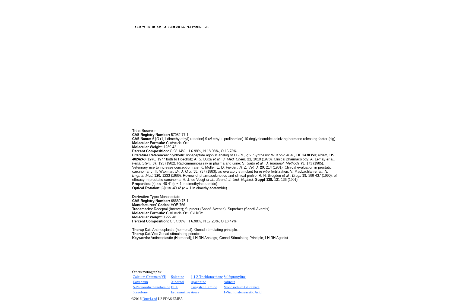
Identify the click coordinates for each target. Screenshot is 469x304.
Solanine (177, 277)
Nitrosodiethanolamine (151, 287)
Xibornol (177, 282)
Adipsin (229, 282)
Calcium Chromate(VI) (149, 277)
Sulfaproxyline (235, 277)
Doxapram (140, 282)
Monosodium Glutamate (241, 287)
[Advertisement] (177, 89)
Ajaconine (198, 282)
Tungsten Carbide (204, 287)
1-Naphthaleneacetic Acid (243, 292)
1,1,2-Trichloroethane (207, 277)
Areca (195, 292)
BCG (174, 287)
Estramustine (180, 292)
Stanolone (140, 292)
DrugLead (149, 299)
